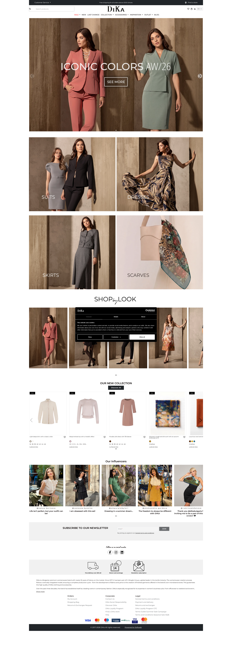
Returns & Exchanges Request (79, 605)
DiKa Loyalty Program (114, 608)
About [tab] (143, 316)
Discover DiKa (111, 605)
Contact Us (109, 599)
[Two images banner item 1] (72, 174)
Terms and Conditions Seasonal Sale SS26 (152, 615)
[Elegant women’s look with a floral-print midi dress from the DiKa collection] (168, 341)
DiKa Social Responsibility (116, 602)
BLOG (156, 15)
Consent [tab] (89, 316)
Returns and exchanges (145, 605)
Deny (90, 337)
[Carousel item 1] (116, 74)
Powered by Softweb (133, 627)
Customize (115, 337)
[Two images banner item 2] (160, 174)
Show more (40, 591)
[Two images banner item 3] (72, 252)
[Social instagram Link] (116, 552)
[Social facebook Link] (110, 552)
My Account (72, 599)
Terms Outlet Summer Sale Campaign (150, 612)
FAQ (107, 615)
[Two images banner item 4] (160, 252)
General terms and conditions (144, 533)
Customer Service (42, 3)
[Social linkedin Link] (122, 552)
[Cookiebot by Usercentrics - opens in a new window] (147, 310)
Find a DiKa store (112, 612)
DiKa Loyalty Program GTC (146, 608)
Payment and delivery (144, 602)
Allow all (142, 337)
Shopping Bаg (73, 602)
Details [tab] (116, 316)
